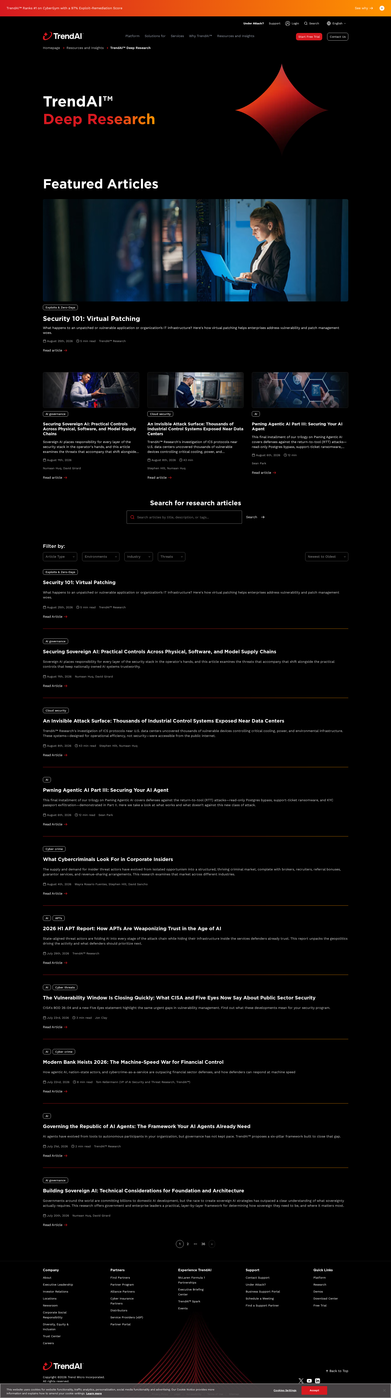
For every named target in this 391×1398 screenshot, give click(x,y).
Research (319, 1284)
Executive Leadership (58, 1284)
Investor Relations (55, 1291)
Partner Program (122, 1284)
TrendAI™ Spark (189, 1301)
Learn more (94, 1393)
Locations (49, 1298)
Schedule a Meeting (260, 1298)
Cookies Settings (285, 1390)
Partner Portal (120, 1324)
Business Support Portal (263, 1291)
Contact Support (257, 1277)
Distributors (118, 1310)
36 (203, 1244)
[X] (301, 1380)
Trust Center (52, 1336)
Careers (48, 1343)
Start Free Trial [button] (309, 36)
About (47, 1277)
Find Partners (120, 1277)
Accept (314, 1390)
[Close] (384, 1390)
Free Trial (320, 1305)
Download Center (325, 1298)
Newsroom (50, 1305)
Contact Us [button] (338, 36)
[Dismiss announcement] (382, 8)
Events (183, 1308)
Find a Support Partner (262, 1305)
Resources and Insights (85, 48)
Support (274, 23)
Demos (318, 1291)
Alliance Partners (122, 1291)
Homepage (51, 48)
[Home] (74, 1366)
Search (251, 517)
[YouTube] (309, 1380)
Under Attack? (253, 23)
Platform (319, 1277)
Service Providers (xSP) (126, 1317)
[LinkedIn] (317, 1380)
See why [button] (361, 8)
